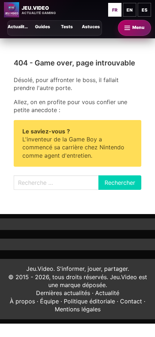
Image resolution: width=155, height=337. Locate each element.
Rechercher (120, 182)
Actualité (107, 293)
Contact (131, 301)
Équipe (49, 301)
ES (144, 10)
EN (130, 10)
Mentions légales (78, 309)
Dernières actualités (63, 293)
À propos (22, 301)
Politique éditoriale (89, 301)
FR (115, 10)
